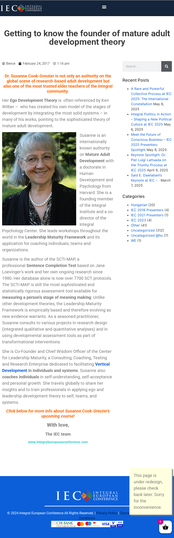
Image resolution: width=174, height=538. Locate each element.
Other (135, 225)
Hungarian (139, 205)
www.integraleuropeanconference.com (58, 442)
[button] (104, 6)
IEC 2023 (138, 220)
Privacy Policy (106, 513)
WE (133, 240)
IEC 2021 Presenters (147, 215)
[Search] (166, 66)
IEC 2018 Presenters (147, 210)
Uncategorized (143, 230)
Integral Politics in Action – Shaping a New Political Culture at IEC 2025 (151, 119)
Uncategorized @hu (147, 235)
